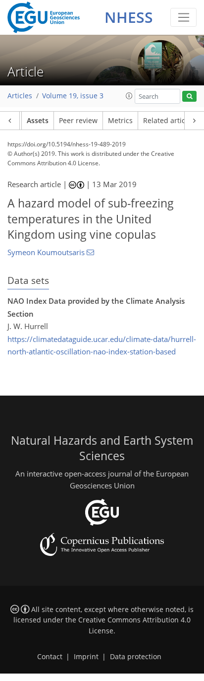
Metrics (120, 120)
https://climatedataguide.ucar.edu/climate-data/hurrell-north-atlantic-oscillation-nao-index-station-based (101, 345)
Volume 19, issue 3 (72, 95)
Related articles (169, 120)
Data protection (135, 656)
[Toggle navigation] (183, 17)
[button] (129, 95)
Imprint (86, 656)
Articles (19, 95)
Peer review (78, 120)
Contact (49, 656)
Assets (38, 120)
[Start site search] (189, 96)
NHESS (128, 17)
